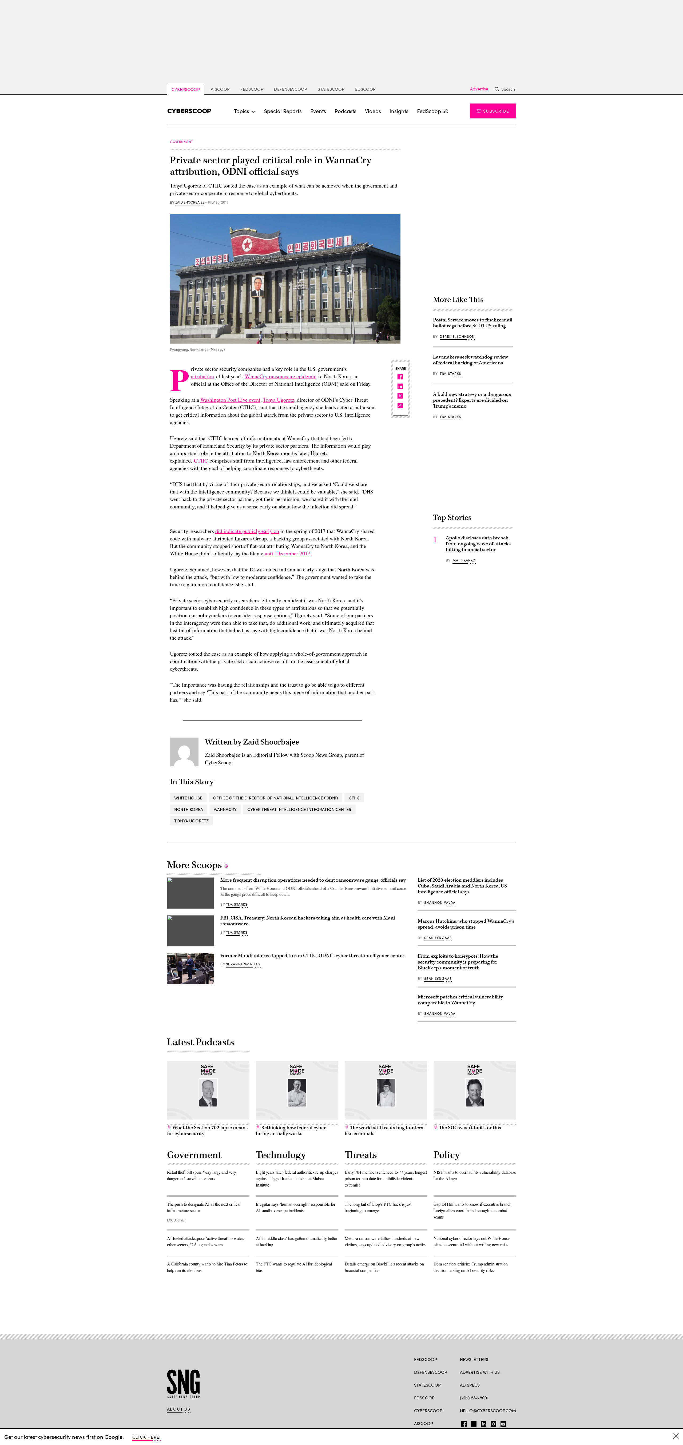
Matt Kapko (464, 560)
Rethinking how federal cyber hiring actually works (291, 1130)
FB (462, 1423)
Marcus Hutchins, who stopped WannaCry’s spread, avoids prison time (466, 924)
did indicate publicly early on (247, 531)
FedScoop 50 (432, 110)
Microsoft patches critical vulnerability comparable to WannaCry (460, 1000)
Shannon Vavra (439, 902)
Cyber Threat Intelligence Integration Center (299, 809)
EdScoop (365, 89)
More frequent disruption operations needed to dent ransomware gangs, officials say (313, 880)
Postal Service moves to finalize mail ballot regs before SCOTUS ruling (472, 323)
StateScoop (331, 89)
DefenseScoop (290, 89)
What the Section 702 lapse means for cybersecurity (207, 1130)
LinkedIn (483, 1423)
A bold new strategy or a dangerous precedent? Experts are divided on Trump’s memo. (472, 400)
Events (318, 110)
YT (502, 1423)
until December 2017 (287, 553)
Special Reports (283, 110)
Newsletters (474, 1359)
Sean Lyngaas (438, 937)
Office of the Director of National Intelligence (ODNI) (275, 798)
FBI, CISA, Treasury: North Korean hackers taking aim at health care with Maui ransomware (307, 921)
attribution (202, 376)
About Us (178, 1409)
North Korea (188, 809)
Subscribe (496, 111)
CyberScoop (186, 89)
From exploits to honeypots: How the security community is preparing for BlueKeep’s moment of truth (458, 962)
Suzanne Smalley (243, 964)
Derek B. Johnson (457, 336)
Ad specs (470, 1385)
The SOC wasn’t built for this (469, 1127)
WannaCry (225, 809)
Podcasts (345, 110)
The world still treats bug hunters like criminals (384, 1130)
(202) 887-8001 (474, 1397)
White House (188, 798)
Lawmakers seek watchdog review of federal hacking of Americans (470, 360)
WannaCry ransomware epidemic (280, 376)
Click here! (146, 1437)
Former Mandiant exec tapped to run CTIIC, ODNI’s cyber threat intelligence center (312, 955)
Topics (241, 110)
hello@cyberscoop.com (488, 1410)
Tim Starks (450, 373)
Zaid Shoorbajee (189, 202)
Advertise (479, 88)
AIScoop (220, 89)
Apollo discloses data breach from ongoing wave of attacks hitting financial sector (478, 544)
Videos (373, 110)
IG (492, 1423)
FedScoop (251, 89)
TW (473, 1423)
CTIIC (201, 460)
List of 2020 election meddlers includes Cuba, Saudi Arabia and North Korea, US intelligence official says (462, 886)
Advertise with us (480, 1372)
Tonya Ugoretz (278, 399)
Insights (399, 110)
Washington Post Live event (230, 399)
